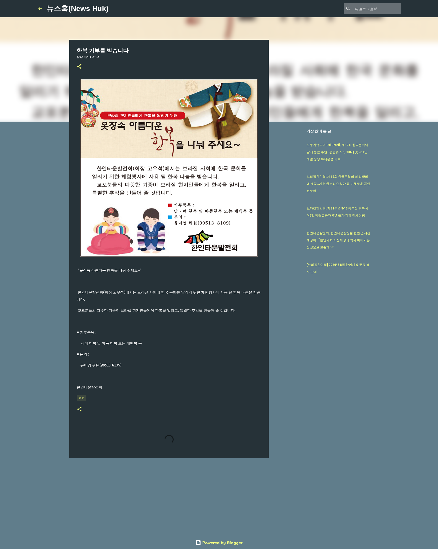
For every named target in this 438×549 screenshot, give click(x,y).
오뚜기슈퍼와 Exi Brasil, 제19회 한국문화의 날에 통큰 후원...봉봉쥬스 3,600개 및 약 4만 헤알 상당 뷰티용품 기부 (337, 152)
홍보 (81, 397)
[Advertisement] (169, 497)
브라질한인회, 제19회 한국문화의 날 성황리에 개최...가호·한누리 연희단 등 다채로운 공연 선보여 (338, 184)
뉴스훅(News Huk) (78, 8)
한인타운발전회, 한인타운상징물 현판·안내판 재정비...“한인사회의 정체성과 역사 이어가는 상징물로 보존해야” (338, 240)
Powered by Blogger (221, 542)
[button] (79, 67)
